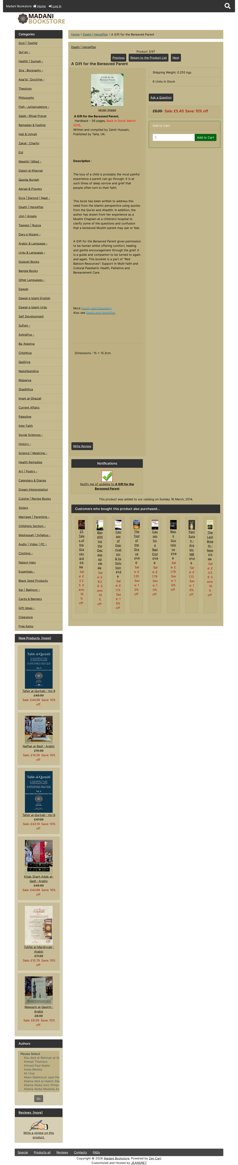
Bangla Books (28, 271)
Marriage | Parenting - (34, 517)
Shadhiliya (26, 389)
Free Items (26, 626)
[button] (227, 6)
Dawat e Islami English (34, 298)
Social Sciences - (31, 435)
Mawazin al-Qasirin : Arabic (39, 1009)
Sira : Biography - (31, 70)
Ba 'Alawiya (27, 344)
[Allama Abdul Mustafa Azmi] (38, 1089)
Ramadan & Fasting (32, 125)
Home (41, 6)
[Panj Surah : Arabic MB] (192, 524)
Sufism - (24, 325)
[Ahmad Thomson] (38, 1062)
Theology (25, 88)
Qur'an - (24, 52)
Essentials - (27, 571)
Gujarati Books (29, 262)
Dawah (23, 289)
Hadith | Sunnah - (31, 61)
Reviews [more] (31, 1112)
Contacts (80, 1152)
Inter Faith (26, 426)
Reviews (62, 1152)
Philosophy (26, 98)
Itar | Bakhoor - (29, 590)
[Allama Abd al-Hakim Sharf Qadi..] (38, 1081)
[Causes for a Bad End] (155, 524)
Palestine (25, 416)
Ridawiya (25, 380)
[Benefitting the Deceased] (100, 525)
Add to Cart (205, 137)
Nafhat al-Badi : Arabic (39, 746)
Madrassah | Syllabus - (35, 535)
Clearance (26, 617)
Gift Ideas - (27, 608)
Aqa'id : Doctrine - (31, 79)
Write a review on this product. (38, 1135)
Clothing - (26, 553)
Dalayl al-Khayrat (31, 170)
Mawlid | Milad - (30, 161)
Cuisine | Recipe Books (35, 498)
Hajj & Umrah (28, 134)
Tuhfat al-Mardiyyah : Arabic (39, 949)
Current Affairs (29, 407)
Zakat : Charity (29, 143)
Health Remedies (30, 462)
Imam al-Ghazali (30, 398)
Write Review (82, 446)
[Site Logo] (49, 18)
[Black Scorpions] (173, 524)
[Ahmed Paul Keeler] (38, 1066)
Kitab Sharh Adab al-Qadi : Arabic (38, 879)
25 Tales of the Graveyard (81, 545)
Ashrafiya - (26, 334)
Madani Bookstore (116, 1158)
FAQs (96, 1152)
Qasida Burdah (29, 180)
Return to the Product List (148, 58)
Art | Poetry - (28, 471)
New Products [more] (35, 638)
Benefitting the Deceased (100, 546)
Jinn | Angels (28, 216)
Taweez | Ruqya (30, 225)
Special (23, 1152)
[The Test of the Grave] (136, 524)
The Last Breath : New (210, 541)
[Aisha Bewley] (38, 1069)
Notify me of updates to (107, 486)
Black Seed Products (33, 580)
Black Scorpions (173, 540)
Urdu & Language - (32, 252)
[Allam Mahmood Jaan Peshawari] (38, 1077)
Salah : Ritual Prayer (33, 116)
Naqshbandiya (29, 371)
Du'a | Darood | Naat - (34, 198)
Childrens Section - (32, 526)
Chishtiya (25, 353)
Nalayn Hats (27, 562)
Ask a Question (161, 97)
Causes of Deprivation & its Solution (118, 549)
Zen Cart (155, 1158)
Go (39, 1098)
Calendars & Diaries (32, 480)
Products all (42, 1152)
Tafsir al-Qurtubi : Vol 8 (38, 815)
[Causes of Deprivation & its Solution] (118, 524)
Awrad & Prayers (30, 189)
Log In (56, 6)
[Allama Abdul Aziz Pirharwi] (38, 1085)
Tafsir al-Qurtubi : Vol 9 (38, 691)
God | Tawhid (28, 43)
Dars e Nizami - (30, 234)
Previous (118, 58)
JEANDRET (139, 1163)
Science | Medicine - (33, 453)
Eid (21, 152)
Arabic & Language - (33, 243)
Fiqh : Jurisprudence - (34, 107)
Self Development (31, 316)
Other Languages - (32, 280)
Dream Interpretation (33, 489)
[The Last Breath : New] (210, 525)
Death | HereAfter (95, 34)
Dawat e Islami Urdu (33, 307)
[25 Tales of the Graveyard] (81, 524)
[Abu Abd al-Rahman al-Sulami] (38, 1058)
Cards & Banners (30, 599)
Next (176, 58)
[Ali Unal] (38, 1073)
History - (25, 444)
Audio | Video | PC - (33, 544)
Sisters (23, 508)
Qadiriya (24, 362)
